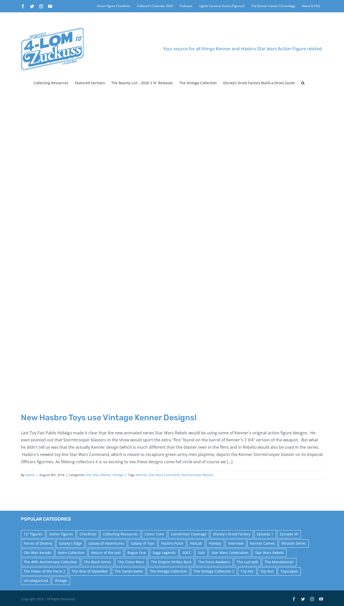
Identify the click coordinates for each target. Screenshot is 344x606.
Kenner (141, 475)
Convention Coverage (189, 534)
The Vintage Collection (168, 571)
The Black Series (97, 562)
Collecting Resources (120, 534)
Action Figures (61, 534)
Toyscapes (289, 571)
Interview (236, 543)
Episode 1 (265, 534)
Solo (201, 552)
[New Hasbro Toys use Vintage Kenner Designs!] (172, 254)
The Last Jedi (247, 562)
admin (30, 475)
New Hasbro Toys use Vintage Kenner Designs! (109, 417)
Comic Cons (154, 534)
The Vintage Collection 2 (214, 571)
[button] (302, 83)
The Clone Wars (131, 562)
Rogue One (136, 552)
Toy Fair (247, 571)
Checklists (88, 534)
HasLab (196, 543)
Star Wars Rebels (98, 475)
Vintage (118, 475)
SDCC (186, 552)
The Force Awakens (214, 562)
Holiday (215, 543)
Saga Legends (164, 552)
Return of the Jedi (106, 552)
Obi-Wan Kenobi (37, 552)
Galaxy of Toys (143, 543)
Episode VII (289, 534)
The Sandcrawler (129, 571)
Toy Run (267, 571)
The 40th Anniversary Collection (50, 562)
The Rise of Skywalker (90, 571)
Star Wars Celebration (230, 552)
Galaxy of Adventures (106, 543)
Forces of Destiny (38, 543)
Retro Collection (71, 552)
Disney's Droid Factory (231, 534)
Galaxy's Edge (70, 543)
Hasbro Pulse (172, 543)
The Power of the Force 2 (44, 571)
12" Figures (33, 534)
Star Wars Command (164, 475)
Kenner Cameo (262, 543)
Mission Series (294, 543)
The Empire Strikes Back (171, 562)
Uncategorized (36, 580)
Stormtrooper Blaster (197, 475)
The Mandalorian (279, 562)
